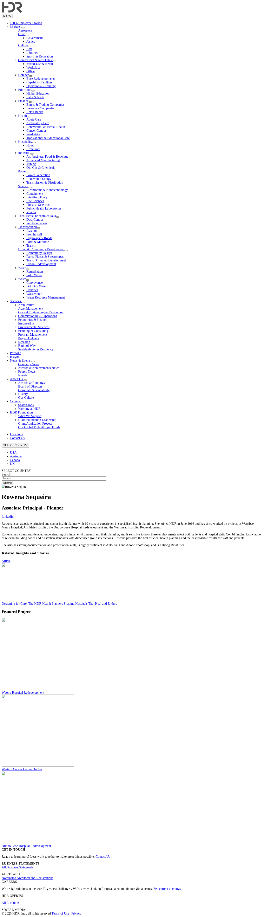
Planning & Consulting (33, 331)
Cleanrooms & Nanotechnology (47, 190)
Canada (15, 460)
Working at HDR (29, 408)
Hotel (30, 145)
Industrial (24, 153)
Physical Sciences (38, 204)
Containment (34, 193)
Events (22, 375)
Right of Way (27, 345)
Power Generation (38, 175)
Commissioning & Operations (37, 316)
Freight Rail (34, 234)
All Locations (10, 902)
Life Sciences (35, 201)
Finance (23, 101)
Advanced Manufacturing (43, 160)
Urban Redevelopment (41, 264)
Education (24, 89)
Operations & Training (41, 86)
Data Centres (34, 219)
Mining (31, 164)
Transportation (27, 227)
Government (34, 38)
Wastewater (33, 293)
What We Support (29, 416)
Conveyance (34, 282)
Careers (15, 401)
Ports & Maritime (37, 242)
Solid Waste (34, 275)
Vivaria (31, 212)
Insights (15, 356)
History (23, 394)
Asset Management (30, 308)
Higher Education (38, 93)
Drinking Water (36, 286)
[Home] (12, 11)
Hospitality (25, 141)
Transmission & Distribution (44, 182)
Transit (30, 245)
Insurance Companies (40, 108)
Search (6, 474)
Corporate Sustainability (34, 390)
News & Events (20, 360)
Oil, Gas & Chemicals (40, 167)
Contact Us (17, 438)
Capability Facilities (39, 82)
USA (13, 452)
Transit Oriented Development (46, 260)
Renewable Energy (38, 178)
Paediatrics (33, 134)
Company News (28, 364)
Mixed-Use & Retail (39, 64)
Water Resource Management (45, 297)
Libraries (32, 52)
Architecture (26, 305)
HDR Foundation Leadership (37, 420)
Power (22, 171)
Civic (21, 34)
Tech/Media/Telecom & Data (37, 216)
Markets (15, 26)
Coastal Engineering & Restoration (41, 312)
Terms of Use (60, 913)
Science (23, 186)
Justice (30, 41)
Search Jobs (26, 405)
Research (24, 342)
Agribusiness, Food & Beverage (47, 156)
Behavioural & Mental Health (45, 127)
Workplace (33, 67)
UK (12, 463)
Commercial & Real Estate (35, 60)
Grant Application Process (35, 423)
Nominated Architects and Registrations (27, 878)
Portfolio (15, 353)
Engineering (26, 323)
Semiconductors (36, 223)
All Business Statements (17, 867)
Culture (23, 45)
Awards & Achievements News (38, 368)
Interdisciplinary (36, 197)
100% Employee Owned (26, 23)
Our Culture (26, 397)
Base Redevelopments (40, 78)
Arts (29, 49)
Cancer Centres (36, 130)
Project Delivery (28, 338)
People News (26, 371)
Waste (22, 267)
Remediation (34, 271)
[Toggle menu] (23, 27)
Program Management (32, 334)
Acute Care (33, 119)
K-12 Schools (35, 97)
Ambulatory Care (37, 123)
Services (16, 301)
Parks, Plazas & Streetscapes (45, 256)
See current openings (167, 888)
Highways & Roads (39, 238)
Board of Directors (30, 386)
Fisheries (32, 290)
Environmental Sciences (34, 327)
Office (30, 71)
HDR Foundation (22, 412)
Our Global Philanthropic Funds (39, 427)
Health (22, 115)
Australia (16, 456)
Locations (16, 434)
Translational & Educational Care (48, 138)
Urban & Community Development (41, 249)
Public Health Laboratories (43, 208)
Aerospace (25, 30)
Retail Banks (34, 112)
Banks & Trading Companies (45, 104)
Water (22, 279)
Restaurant (33, 149)
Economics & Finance (32, 319)
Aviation (32, 230)
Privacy (76, 913)
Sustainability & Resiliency (35, 349)
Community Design (39, 253)
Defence (23, 75)
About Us (17, 379)
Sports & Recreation (39, 56)
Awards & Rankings (31, 382)
